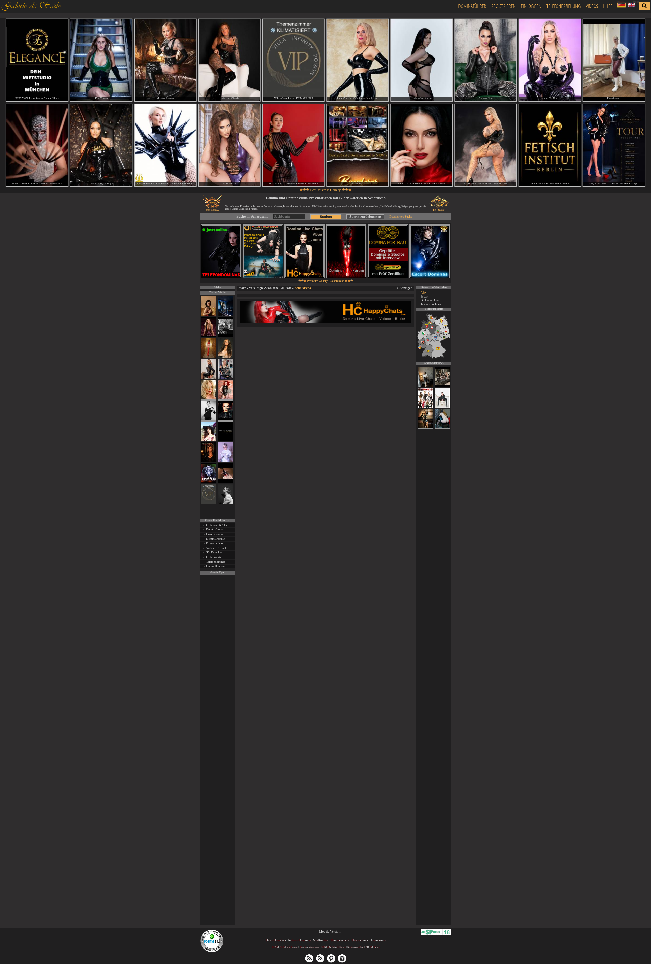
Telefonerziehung (563, 6)
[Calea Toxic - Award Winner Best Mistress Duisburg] (485, 145)
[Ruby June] (208, 357)
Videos (592, 6)
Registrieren (503, 6)
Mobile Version (330, 931)
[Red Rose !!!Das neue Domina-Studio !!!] (208, 461)
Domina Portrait (215, 538)
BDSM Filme (372, 947)
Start (242, 288)
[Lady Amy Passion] (225, 398)
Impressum (378, 940)
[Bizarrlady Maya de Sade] (225, 419)
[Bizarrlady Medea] (208, 315)
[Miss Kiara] (425, 428)
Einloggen (531, 6)
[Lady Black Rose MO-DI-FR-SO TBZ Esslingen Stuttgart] (614, 145)
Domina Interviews (309, 947)
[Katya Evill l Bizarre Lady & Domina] (208, 377)
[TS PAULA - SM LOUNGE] (442, 386)
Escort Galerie (214, 534)
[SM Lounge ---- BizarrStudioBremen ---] (225, 482)
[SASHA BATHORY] (225, 503)
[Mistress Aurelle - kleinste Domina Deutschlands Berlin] (37, 145)
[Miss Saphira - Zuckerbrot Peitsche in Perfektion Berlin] (293, 145)
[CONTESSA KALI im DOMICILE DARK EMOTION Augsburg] (165, 145)
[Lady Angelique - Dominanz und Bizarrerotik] (225, 377)
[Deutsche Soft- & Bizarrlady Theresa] (208, 336)
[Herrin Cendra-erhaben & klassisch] (225, 357)
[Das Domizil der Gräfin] (225, 336)
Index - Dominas (299, 940)
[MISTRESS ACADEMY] (225, 440)
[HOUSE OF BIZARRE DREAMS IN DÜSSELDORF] (425, 407)
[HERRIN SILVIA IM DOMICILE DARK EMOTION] (442, 407)
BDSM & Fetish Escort (333, 947)
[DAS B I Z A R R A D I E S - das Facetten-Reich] (208, 482)
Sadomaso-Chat (355, 947)
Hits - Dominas (275, 940)
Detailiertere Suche (400, 216)
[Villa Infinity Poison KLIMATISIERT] (208, 503)
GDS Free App (214, 556)
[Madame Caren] (425, 386)
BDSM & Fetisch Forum (285, 947)
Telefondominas (215, 561)
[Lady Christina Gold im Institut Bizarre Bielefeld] (357, 60)
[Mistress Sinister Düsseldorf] (165, 60)
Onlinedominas (430, 300)
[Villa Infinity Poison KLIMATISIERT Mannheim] (293, 60)
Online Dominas (215, 566)
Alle (423, 293)
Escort (424, 296)
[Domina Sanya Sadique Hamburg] (101, 145)
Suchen (326, 217)
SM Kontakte (214, 552)
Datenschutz (359, 940)
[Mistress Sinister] (225, 461)
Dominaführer (472, 6)
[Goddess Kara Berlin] (485, 60)
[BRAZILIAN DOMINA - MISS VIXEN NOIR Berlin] (421, 145)
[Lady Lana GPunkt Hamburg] (229, 60)
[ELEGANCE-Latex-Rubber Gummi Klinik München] (37, 60)
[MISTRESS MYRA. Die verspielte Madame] (208, 440)
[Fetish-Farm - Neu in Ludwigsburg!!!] (225, 315)
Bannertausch (339, 940)
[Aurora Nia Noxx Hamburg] (550, 60)
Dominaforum (214, 529)
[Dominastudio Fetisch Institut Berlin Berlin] (550, 145)
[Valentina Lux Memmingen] (229, 145)
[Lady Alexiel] (208, 419)
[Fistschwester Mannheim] (614, 60)
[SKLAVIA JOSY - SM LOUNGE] (442, 428)
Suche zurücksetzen (365, 217)
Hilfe (607, 6)
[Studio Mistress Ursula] (208, 398)
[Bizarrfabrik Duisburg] (357, 145)
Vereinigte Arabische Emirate (270, 288)
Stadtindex (320, 940)
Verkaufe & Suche (217, 547)
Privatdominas (214, 543)
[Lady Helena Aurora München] (421, 60)
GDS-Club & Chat (217, 524)
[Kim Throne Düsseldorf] (101, 60)
